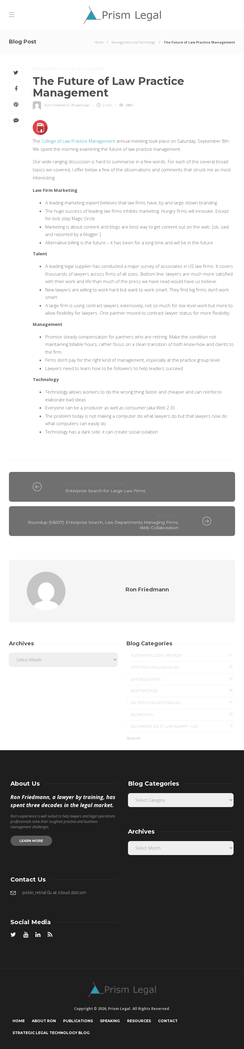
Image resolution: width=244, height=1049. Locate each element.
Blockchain (181, 714)
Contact (168, 1021)
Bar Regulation (181, 679)
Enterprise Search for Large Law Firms (105, 490)
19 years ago (80, 105)
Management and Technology (133, 42)
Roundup (168, 515)
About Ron (44, 1021)
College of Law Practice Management (78, 141)
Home (98, 42)
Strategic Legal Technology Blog (51, 1033)
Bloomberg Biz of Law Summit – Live (181, 726)
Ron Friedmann (57, 105)
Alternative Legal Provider (181, 655)
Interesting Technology (94, 484)
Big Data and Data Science (181, 702)
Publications (78, 1021)
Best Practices (181, 690)
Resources (139, 1021)
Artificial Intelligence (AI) (181, 667)
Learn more (31, 841)
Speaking (110, 1021)
